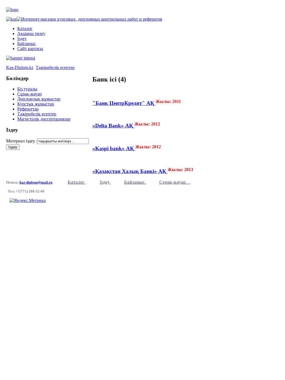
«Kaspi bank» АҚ (113, 148)
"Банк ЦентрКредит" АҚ (124, 103)
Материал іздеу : (21, 141)
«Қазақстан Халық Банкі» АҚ (130, 171)
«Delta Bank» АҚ (113, 126)
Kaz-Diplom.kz (19, 67)
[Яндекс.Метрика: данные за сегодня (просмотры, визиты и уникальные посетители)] (27, 200)
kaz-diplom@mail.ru (35, 182)
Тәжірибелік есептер (55, 67)
